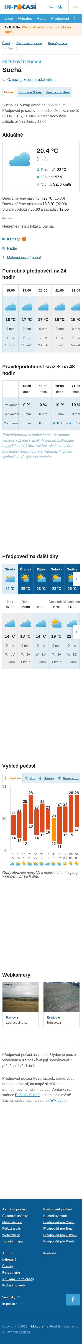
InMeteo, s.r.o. (38, 1326)
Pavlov (11, 1017)
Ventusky (8, 1297)
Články (7, 1266)
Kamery (13, 239)
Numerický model (55, 1215)
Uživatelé (9, 1259)
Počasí (9, 92)
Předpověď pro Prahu (58, 1222)
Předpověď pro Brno (58, 1228)
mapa (35, 257)
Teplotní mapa (12, 1241)
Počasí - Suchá (27, 1095)
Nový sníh (71, 778)
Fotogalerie (11, 1272)
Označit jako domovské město (31, 80)
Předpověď (60, 18)
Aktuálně (25, 18)
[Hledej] (51, 6)
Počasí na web (13, 1285)
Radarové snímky (15, 1215)
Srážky (49, 778)
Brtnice (52, 1017)
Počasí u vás (11, 1228)
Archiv (7, 1253)
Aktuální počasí (14, 1209)
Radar (42, 18)
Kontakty (49, 1253)
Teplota (15, 778)
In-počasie (9, 1303)
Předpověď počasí (29, 43)
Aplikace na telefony (18, 1279)
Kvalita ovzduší (58, 92)
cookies (24, 1332)
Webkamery (11, 1235)
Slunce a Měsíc (30, 92)
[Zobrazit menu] (75, 7)
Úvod (9, 18)
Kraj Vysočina (57, 43)
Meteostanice (18, 257)
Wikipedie (58, 1100)
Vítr (32, 778)
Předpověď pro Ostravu (60, 1235)
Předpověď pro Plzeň (58, 1241)
